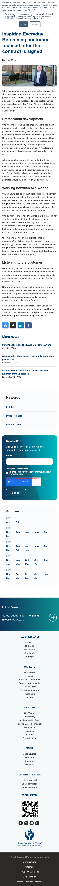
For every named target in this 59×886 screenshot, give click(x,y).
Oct (27, 560)
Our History (29, 716)
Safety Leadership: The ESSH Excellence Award (26, 344)
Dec (8, 532)
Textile (29, 697)
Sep (36, 560)
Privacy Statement (29, 871)
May (36, 532)
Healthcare (29, 693)
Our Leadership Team (29, 720)
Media (29, 748)
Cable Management (29, 690)
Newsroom (29, 727)
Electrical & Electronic (29, 679)
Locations (29, 731)
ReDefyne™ (30, 649)
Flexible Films (29, 686)
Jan (27, 550)
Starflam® (29, 653)
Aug (18, 532)
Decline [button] (35, 24)
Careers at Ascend (29, 774)
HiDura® (29, 646)
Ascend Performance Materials (33, 856)
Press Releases (14, 415)
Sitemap (29, 866)
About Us (29, 707)
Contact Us (29, 734)
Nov (18, 560)
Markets (29, 666)
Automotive (29, 672)
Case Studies (29, 753)
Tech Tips (29, 757)
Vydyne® (29, 656)
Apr (8, 522)
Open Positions (29, 787)
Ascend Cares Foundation (29, 723)
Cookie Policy (29, 876)
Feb (17, 522)
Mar (8, 550)
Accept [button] (23, 24)
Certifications (29, 861)
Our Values (29, 713)
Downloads (29, 764)
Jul (26, 546)
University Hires (29, 783)
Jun (27, 532)
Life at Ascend (13, 424)
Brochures (29, 761)
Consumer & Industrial (29, 683)
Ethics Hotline (29, 738)
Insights (10, 407)
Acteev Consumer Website (29, 881)
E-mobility (30, 676)
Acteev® (29, 642)
